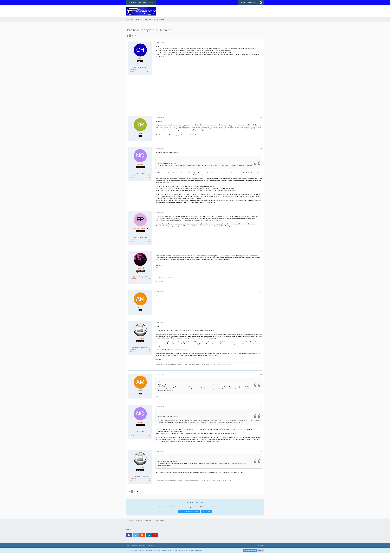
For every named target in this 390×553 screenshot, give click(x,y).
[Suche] (261, 2)
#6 (261, 291)
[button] (129, 535)
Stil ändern (261, 545)
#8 (261, 374)
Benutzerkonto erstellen (189, 512)
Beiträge (132, 71)
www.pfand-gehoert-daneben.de (165, 277)
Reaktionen (133, 69)
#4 (261, 212)
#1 (261, 42)
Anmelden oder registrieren (248, 2)
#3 (261, 148)
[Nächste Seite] (135, 35)
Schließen (260, 550)
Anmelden (206, 512)
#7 (261, 322)
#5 (261, 252)
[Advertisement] (227, 9)
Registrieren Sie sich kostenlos (198, 507)
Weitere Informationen (250, 550)
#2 (261, 117)
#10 (261, 451)
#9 (261, 406)
